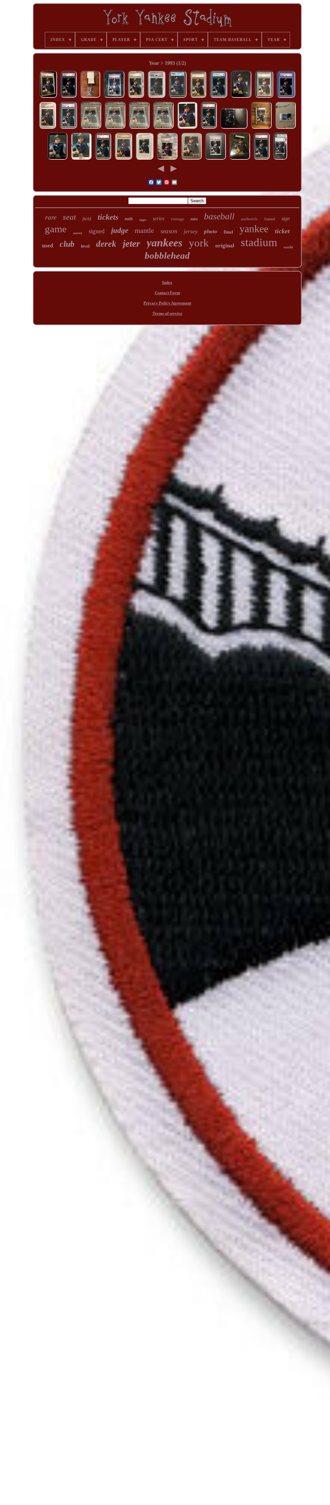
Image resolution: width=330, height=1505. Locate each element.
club (67, 244)
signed (97, 231)
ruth (129, 218)
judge (119, 230)
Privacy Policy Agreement (167, 303)
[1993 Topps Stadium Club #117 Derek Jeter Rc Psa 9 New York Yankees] (208, 128)
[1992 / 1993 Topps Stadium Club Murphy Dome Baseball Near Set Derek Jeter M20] (90, 97)
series (158, 218)
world (288, 247)
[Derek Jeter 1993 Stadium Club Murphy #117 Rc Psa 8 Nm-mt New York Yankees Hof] (264, 97)
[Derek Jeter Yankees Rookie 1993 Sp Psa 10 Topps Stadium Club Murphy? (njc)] (48, 97)
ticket (282, 230)
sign (285, 218)
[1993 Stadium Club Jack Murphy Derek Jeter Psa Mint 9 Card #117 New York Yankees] (144, 159)
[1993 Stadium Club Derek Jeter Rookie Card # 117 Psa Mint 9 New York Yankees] (123, 159)
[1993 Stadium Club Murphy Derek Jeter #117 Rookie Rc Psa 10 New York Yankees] (68, 128)
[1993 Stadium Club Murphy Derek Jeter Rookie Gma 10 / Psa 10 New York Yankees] (218, 97)
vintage (177, 218)
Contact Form (167, 292)
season (168, 231)
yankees (164, 243)
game (56, 228)
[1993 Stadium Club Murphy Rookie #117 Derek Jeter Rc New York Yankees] (57, 159)
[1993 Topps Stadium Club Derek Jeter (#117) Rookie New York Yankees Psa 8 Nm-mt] (215, 159)
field (86, 218)
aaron (77, 233)
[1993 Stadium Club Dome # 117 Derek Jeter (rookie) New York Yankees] (187, 128)
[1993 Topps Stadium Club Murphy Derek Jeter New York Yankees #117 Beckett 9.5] (90, 128)
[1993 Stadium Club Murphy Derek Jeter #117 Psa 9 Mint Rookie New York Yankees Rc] (286, 97)
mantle (144, 230)
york (199, 243)
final (228, 231)
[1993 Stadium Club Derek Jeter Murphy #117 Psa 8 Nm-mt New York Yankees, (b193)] (114, 97)
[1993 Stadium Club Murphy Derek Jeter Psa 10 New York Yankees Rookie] (47, 128)
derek (106, 244)
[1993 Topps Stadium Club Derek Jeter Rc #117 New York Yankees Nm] (191, 159)
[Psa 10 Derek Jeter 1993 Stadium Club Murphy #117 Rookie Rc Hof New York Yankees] (136, 97)
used (47, 245)
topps (142, 220)
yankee (253, 228)
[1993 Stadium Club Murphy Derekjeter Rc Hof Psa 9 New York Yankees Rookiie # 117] (198, 97)
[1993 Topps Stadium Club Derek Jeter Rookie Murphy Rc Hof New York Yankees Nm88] (239, 159)
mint (194, 219)
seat (69, 217)
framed (269, 219)
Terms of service (167, 313)
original (224, 246)
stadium (259, 242)
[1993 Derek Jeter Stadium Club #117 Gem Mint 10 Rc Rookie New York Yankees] (178, 97)
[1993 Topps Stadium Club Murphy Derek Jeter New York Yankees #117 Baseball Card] (241, 97)
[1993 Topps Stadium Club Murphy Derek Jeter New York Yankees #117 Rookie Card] (234, 128)
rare (50, 217)
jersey (191, 231)
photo (210, 231)
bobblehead (167, 255)
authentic (249, 218)
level (85, 246)
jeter (131, 243)
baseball (219, 216)
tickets (108, 217)
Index (167, 282)
